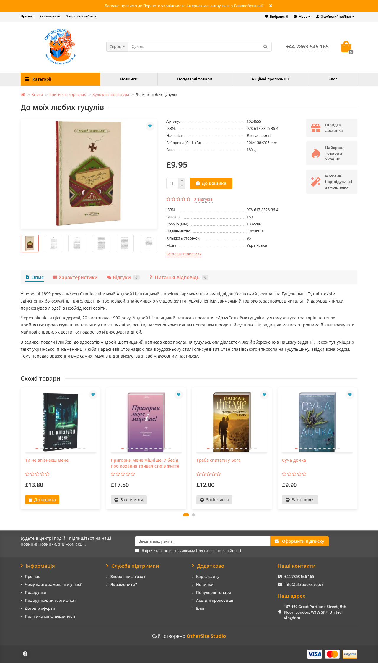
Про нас (27, 16)
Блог (332, 79)
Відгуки (125, 277)
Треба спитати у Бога (218, 460)
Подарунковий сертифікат (50, 600)
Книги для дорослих (67, 94)
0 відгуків (203, 199)
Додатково (210, 566)
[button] (186, 514)
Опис (37, 277)
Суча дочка (294, 460)
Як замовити (49, 16)
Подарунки (35, 592)
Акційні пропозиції (270, 79)
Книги (37, 94)
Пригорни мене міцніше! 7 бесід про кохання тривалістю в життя (145, 463)
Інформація (40, 566)
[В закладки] (150, 126)
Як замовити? (123, 584)
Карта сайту (207, 576)
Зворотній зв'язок (81, 16)
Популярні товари (194, 79)
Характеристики (78, 277)
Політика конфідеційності (50, 616)
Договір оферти (40, 608)
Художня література (110, 94)
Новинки (129, 79)
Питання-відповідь (180, 277)
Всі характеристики (184, 253)
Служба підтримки (135, 566)
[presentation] (21, 243)
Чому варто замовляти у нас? (53, 584)
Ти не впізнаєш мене (47, 460)
